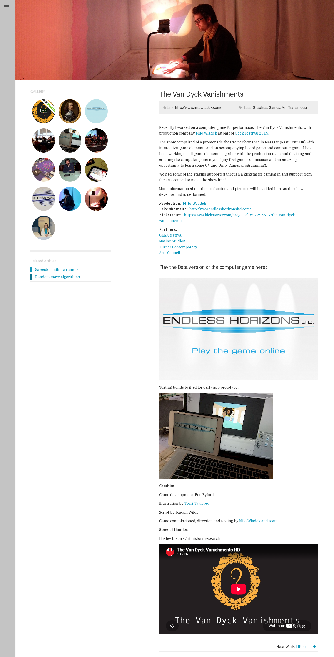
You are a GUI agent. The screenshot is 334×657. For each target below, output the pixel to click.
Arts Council (169, 252)
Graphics (260, 107)
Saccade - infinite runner (56, 269)
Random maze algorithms (57, 277)
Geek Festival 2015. (252, 133)
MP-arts (302, 646)
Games (274, 107)
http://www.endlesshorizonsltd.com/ (220, 209)
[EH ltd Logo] (96, 111)
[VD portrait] (70, 111)
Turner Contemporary (178, 247)
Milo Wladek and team (258, 521)
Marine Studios (172, 241)
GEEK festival (170, 235)
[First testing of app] (70, 140)
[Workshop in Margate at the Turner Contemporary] (43, 140)
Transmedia (297, 107)
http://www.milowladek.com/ (198, 107)
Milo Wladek (206, 133)
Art (284, 107)
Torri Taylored (196, 503)
